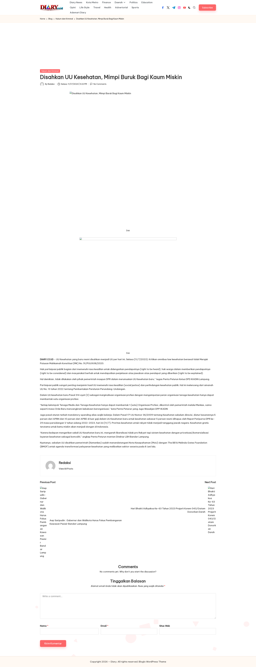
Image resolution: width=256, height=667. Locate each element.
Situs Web (164, 625)
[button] (207, 7)
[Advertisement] (128, 42)
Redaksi (65, 463)
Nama (44, 625)
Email (104, 625)
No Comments (99, 84)
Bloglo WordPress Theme (152, 661)
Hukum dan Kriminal (50, 71)
